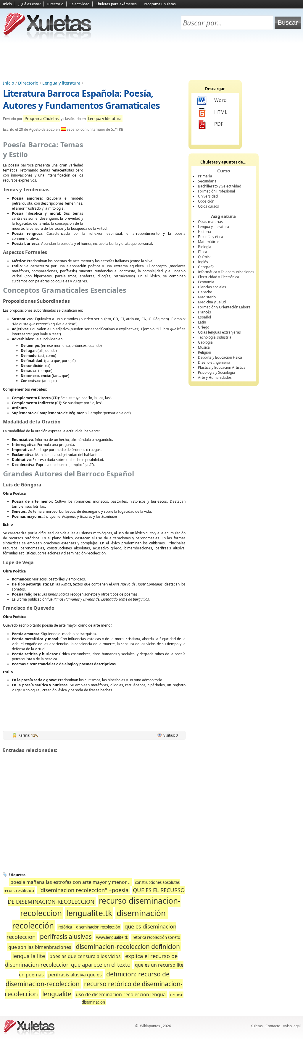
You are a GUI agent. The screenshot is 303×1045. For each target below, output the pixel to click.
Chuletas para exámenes (116, 4)
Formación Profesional (216, 191)
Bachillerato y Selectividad (219, 186)
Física (202, 251)
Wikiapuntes (150, 1025)
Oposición (206, 201)
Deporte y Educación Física (220, 357)
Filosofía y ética (210, 236)
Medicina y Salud (212, 302)
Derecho (205, 292)
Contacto (272, 1025)
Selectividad (79, 4)
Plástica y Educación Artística (222, 367)
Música (204, 347)
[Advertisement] (151, 59)
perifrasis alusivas (66, 936)
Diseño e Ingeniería (214, 362)
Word (220, 100)
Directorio (55, 4)
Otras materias (210, 221)
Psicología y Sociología (216, 372)
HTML (220, 112)
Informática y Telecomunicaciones (226, 271)
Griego (203, 327)
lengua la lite (28, 956)
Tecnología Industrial (215, 337)
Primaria (205, 176)
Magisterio (207, 297)
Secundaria (207, 181)
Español (204, 317)
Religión (204, 352)
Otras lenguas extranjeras (219, 332)
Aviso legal (292, 1025)
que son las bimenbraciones (39, 947)
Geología (205, 342)
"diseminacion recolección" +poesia (83, 890)
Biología (204, 246)
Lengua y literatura (61, 83)
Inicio (7, 4)
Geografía (206, 266)
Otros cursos (208, 206)
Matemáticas (209, 241)
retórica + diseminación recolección (89, 927)
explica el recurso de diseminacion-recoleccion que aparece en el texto (91, 960)
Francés (204, 312)
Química (205, 256)
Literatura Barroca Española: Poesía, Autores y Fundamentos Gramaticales (81, 99)
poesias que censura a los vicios (85, 956)
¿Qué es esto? (29, 4)
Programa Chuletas (160, 4)
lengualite (56, 993)
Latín (202, 322)
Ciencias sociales (212, 286)
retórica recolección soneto (156, 937)
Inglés (203, 261)
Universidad (208, 196)
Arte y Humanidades (215, 377)
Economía (206, 281)
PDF (218, 124)
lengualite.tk (89, 913)
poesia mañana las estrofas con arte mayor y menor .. (70, 882)
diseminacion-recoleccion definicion (128, 946)
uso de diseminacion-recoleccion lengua (121, 994)
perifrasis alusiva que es (75, 974)
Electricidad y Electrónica (218, 276)
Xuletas (257, 1025)
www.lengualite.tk (112, 937)
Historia (204, 231)
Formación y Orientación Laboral (225, 307)
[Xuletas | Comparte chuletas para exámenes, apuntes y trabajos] (47, 37)
